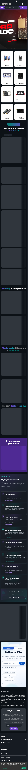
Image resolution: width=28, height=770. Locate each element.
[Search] (19, 7)
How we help (8, 549)
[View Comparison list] (19, 4)
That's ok (24, 768)
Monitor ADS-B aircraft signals (8, 680)
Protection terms (9, 500)
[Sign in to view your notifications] (16, 4)
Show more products (14, 350)
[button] (22, 1)
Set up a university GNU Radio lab (9, 675)
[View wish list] (22, 4)
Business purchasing (10, 586)
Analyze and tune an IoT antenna (9, 672)
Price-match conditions (10, 561)
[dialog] (13, 766)
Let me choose (4, 768)
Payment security (9, 537)
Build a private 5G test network (10, 667)
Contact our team (9, 511)
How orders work (9, 572)
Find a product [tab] (8, 648)
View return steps (9, 524)
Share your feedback (13, 597)
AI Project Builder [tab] (19, 648)
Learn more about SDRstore (7, 489)
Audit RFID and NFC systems (8, 677)
